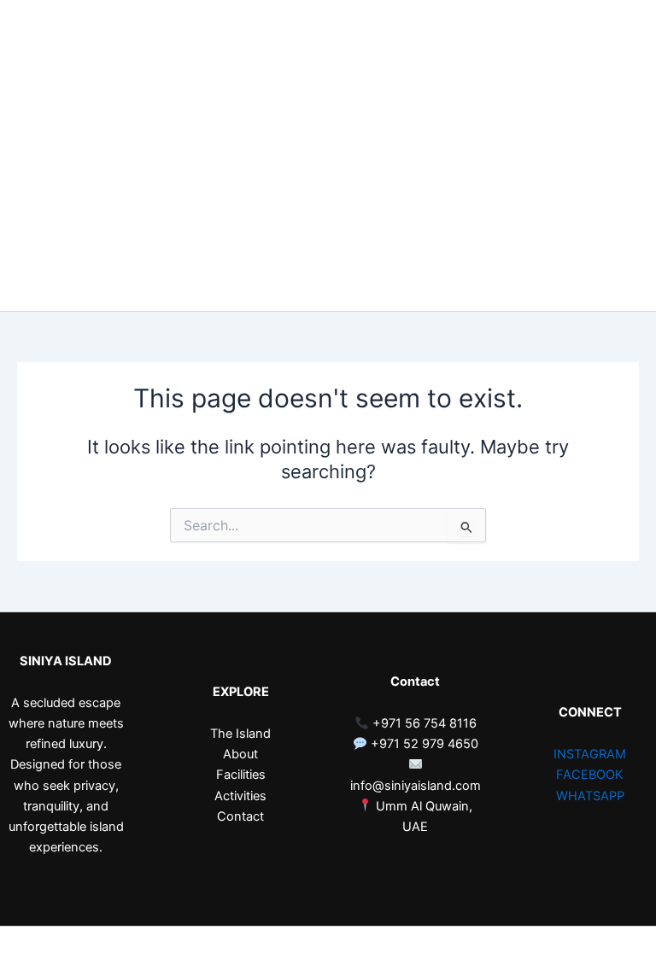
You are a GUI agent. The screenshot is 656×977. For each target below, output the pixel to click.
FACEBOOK (590, 774)
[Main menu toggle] (616, 155)
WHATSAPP (590, 796)
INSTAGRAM (590, 754)
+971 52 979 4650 (422, 744)
